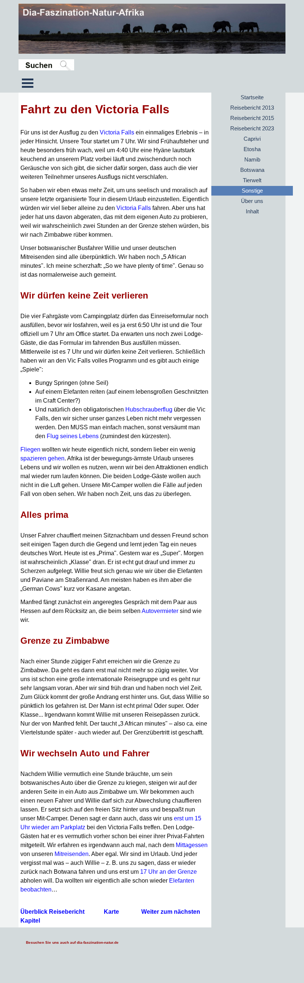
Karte (111, 912)
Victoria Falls (117, 132)
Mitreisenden (71, 854)
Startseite (252, 97)
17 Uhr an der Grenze (168, 872)
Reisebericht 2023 (252, 128)
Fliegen (30, 449)
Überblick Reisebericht (53, 912)
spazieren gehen (42, 458)
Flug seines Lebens (73, 436)
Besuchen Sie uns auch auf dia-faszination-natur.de (72, 942)
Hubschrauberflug (148, 409)
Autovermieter (160, 611)
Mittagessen (192, 845)
